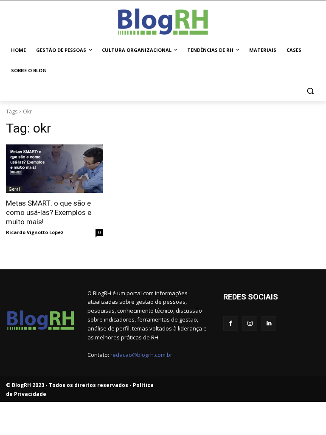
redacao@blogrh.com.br (141, 355)
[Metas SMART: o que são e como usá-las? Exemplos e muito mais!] (54, 168)
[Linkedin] (268, 323)
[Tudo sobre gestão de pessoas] (163, 20)
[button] (310, 91)
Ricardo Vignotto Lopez (35, 232)
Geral (14, 189)
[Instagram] (249, 323)
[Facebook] (230, 323)
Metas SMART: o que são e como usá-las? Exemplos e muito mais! (48, 212)
